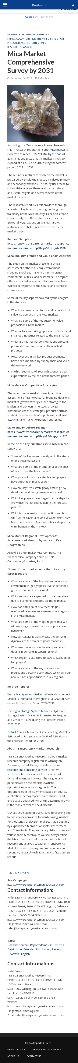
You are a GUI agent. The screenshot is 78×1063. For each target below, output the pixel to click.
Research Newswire (19, 47)
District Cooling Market (21, 732)
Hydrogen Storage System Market (28, 711)
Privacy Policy (16, 1049)
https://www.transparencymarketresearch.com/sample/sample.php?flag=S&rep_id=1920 (38, 246)
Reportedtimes (36, 42)
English (12, 34)
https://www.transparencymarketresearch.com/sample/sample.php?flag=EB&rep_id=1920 (38, 434)
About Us (13, 1056)
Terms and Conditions (47, 1049)
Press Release (16, 42)
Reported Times (42, 1043)
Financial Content (18, 38)
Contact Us (34, 1056)
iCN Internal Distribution (48, 38)
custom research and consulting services (33, 767)
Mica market (57, 149)
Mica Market (22, 872)
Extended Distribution (33, 34)
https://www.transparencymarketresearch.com (36, 884)
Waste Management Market (24, 694)
